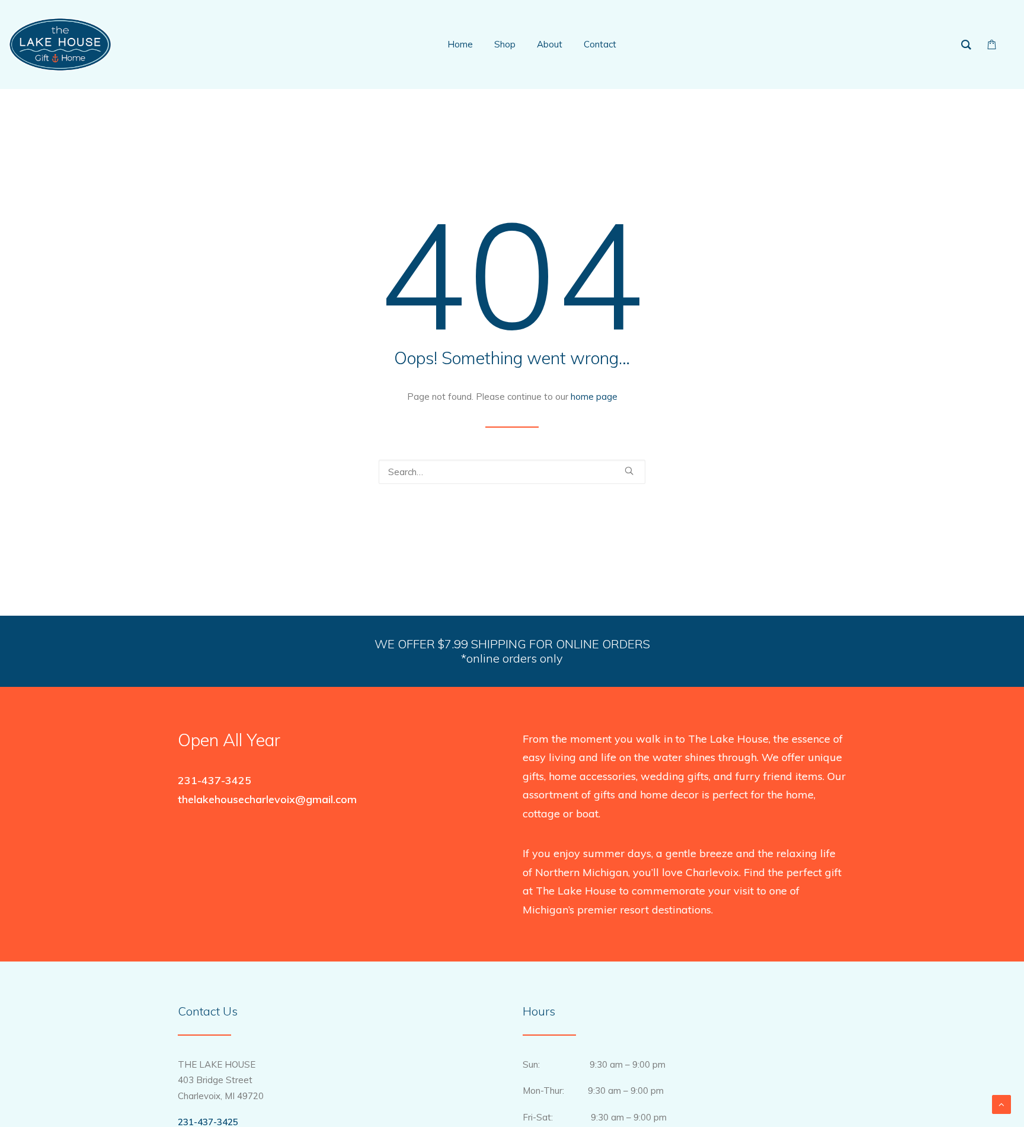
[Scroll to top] (1001, 1103)
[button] (629, 470)
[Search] (512, 472)
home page (594, 396)
